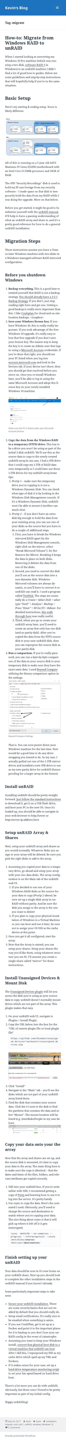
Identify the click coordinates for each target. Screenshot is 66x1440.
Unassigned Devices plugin (26, 991)
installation (51, 1421)
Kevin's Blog (16, 7)
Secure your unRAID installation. (28, 1303)
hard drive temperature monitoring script (33, 1369)
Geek (38, 1421)
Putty (21, 1195)
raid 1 (21, 1424)
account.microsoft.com (22, 362)
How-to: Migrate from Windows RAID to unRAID (29, 43)
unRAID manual (48, 212)
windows (37, 1424)
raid (15, 1424)
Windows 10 (47, 1424)
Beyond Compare (47, 669)
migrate (9, 1424)
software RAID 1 (35, 65)
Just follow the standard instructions (38, 799)
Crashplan (27, 313)
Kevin (28, 1421)
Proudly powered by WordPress (20, 1435)
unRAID (28, 1424)
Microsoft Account (32, 350)
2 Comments (14, 1427)
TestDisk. (28, 595)
